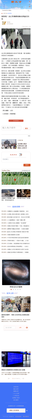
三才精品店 (16, 395)
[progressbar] (22, 4)
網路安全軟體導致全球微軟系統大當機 (13, 370)
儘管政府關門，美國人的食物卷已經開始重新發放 (15, 316)
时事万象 (5, 13)
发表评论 (16, 121)
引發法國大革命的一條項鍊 (23, 198)
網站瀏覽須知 (26, 416)
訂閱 (4, 8)
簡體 (30, 4)
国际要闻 (10, 13)
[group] (17, 6)
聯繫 (4, 6)
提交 (26, 128)
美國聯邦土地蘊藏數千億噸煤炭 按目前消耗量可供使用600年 (8, 199)
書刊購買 (16, 400)
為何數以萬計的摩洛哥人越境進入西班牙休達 (22, 146)
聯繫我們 (16, 391)
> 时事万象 (20, 140)
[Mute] (20, 4)
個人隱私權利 (18, 416)
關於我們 (16, 389)
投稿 (4, 4)
